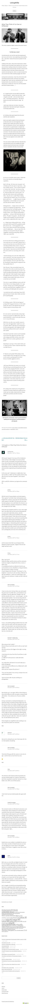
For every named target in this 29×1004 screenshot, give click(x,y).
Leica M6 (19, 921)
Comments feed (5, 991)
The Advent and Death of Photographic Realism (11, 956)
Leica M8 (24, 921)
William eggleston (5, 931)
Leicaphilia (14, 3)
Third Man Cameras (11, 929)
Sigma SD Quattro (21, 927)
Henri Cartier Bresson (8, 915)
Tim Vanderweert (19, 930)
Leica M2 (8, 919)
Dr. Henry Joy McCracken (19, 912)
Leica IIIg (17, 917)
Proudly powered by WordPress (8, 1001)
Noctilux (20, 925)
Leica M (23, 917)
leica (17, 915)
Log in (3, 988)
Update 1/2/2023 (5, 947)
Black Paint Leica (14, 909)
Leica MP (11, 923)
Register (3, 986)
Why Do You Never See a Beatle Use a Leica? (11, 964)
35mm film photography (6, 909)
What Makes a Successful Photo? (8, 954)
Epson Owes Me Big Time (7, 969)
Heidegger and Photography (8, 914)
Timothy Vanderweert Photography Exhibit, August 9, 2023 (14, 939)
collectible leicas (8, 912)
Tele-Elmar (21, 928)
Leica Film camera (5, 429)
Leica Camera (15, 427)
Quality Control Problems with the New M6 (11, 971)
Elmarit (3, 913)
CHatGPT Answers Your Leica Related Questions (12, 951)
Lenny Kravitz (5, 925)
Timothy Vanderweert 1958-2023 (8, 944)
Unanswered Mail (5, 946)
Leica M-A (3, 919)
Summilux (16, 928)
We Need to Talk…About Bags (8, 967)
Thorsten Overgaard (8, 930)
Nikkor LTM (11, 925)
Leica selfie (19, 924)
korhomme (10, 451)
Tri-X (25, 930)
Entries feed (4, 989)
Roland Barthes (13, 927)
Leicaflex (21, 915)
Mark (9, 855)
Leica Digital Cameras (22, 427)
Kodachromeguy (12, 802)
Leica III (8, 917)
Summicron (11, 928)
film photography (8, 913)
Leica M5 (13, 921)
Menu (14, 10)
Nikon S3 (16, 925)
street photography (5, 928)
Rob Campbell (11, 584)
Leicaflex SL (4, 917)
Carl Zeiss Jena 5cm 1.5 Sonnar (10, 910)
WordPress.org (5, 993)
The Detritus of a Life (6, 942)
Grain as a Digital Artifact (7, 959)
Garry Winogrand (16, 913)
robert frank (5, 927)
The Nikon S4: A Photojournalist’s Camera (10, 949)
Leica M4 (5, 921)
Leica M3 (16, 919)
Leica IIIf (12, 917)
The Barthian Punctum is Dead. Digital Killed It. (11, 961)
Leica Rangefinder (9, 924)
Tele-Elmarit (4, 929)
